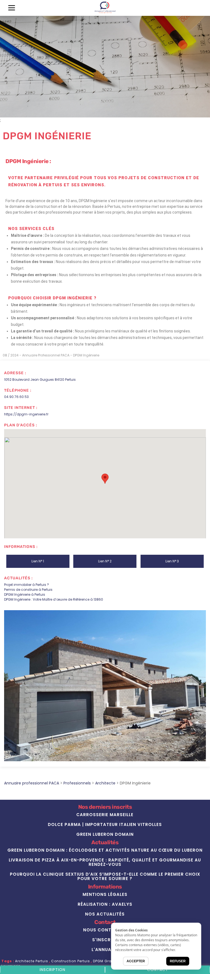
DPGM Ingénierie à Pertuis (24, 594)
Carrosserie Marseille (104, 814)
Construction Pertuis (70, 961)
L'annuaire (105, 949)
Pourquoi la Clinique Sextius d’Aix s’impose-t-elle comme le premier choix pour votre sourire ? (105, 876)
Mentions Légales (105, 894)
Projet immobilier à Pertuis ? (26, 584)
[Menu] (11, 7)
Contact (157, 969)
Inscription (52, 969)
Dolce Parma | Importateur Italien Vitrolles (105, 824)
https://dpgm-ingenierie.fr (26, 414)
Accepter (136, 961)
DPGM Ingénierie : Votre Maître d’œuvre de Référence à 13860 (53, 599)
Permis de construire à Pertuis (28, 589)
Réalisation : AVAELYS (105, 904)
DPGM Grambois (108, 961)
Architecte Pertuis (31, 961)
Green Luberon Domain (105, 834)
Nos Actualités (105, 914)
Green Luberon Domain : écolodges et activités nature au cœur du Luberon (105, 850)
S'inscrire (105, 940)
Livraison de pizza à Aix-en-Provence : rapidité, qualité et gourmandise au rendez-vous (105, 862)
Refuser (178, 961)
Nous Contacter (105, 930)
